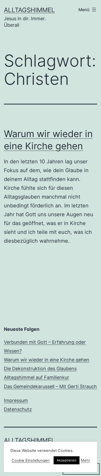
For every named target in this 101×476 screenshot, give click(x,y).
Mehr (85, 460)
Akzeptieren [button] (66, 460)
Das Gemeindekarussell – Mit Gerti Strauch (50, 386)
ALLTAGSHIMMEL (29, 10)
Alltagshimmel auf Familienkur (36, 377)
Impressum (16, 400)
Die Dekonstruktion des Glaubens (40, 368)
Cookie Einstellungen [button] (31, 460)
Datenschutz (18, 409)
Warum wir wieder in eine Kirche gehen (46, 359)
